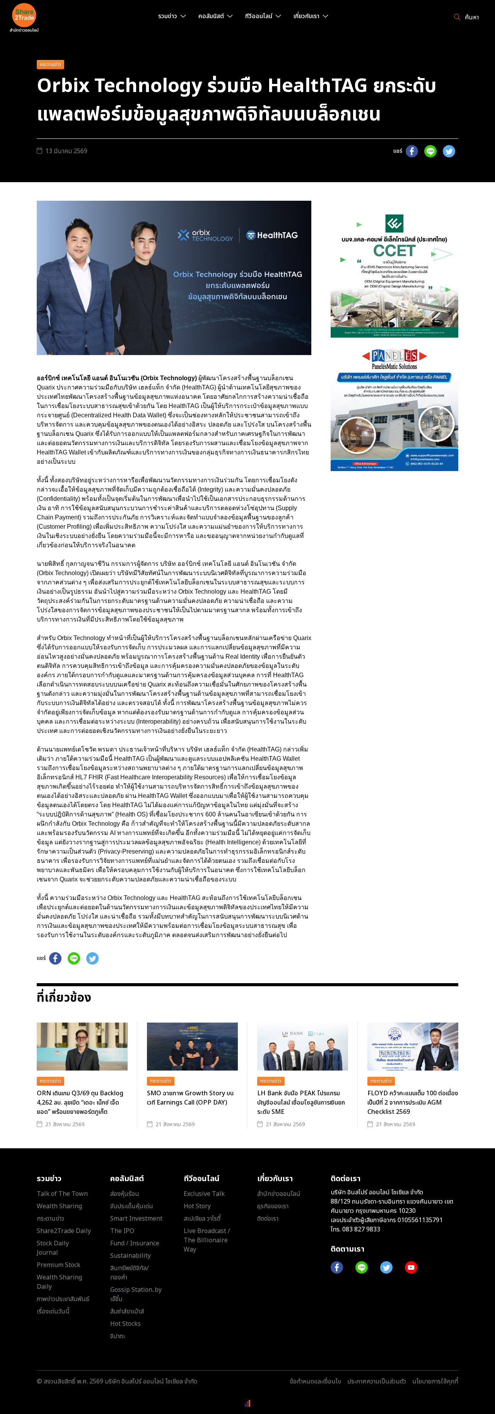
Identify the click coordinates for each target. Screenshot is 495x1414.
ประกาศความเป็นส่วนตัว (376, 1381)
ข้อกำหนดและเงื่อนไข (315, 1381)
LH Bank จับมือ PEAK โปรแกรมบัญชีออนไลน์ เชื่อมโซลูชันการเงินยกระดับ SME (301, 1103)
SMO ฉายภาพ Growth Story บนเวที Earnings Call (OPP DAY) (190, 1098)
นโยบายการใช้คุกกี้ (435, 1381)
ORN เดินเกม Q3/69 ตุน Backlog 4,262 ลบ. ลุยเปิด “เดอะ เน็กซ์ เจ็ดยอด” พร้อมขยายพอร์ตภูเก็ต (80, 1103)
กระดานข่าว (50, 64)
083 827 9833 (361, 1229)
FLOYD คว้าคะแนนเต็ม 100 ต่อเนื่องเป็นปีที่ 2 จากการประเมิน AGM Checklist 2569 (412, 1103)
